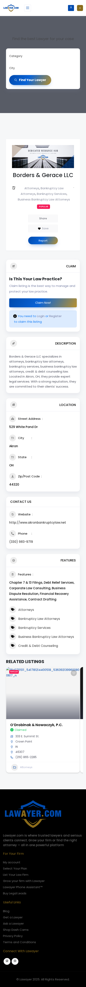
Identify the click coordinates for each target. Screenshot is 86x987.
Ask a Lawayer (13, 923)
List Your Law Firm (15, 875)
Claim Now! (43, 303)
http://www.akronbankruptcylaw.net (37, 522)
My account (11, 862)
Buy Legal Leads (14, 893)
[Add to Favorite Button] (74, 673)
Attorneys (31, 188)
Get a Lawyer (13, 917)
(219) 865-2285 (26, 757)
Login (41, 316)
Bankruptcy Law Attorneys (39, 618)
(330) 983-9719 (21, 542)
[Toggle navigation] (27, 8)
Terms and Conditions (19, 942)
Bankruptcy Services (52, 194)
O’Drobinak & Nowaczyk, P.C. (36, 724)
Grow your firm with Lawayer (24, 881)
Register (55, 316)
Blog (6, 911)
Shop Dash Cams (16, 930)
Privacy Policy (13, 936)
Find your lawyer (32, 80)
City (12, 68)
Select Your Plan (15, 868)
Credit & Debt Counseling (38, 645)
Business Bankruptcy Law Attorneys (44, 199)
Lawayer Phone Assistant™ (23, 887)
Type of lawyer (19, 56)
